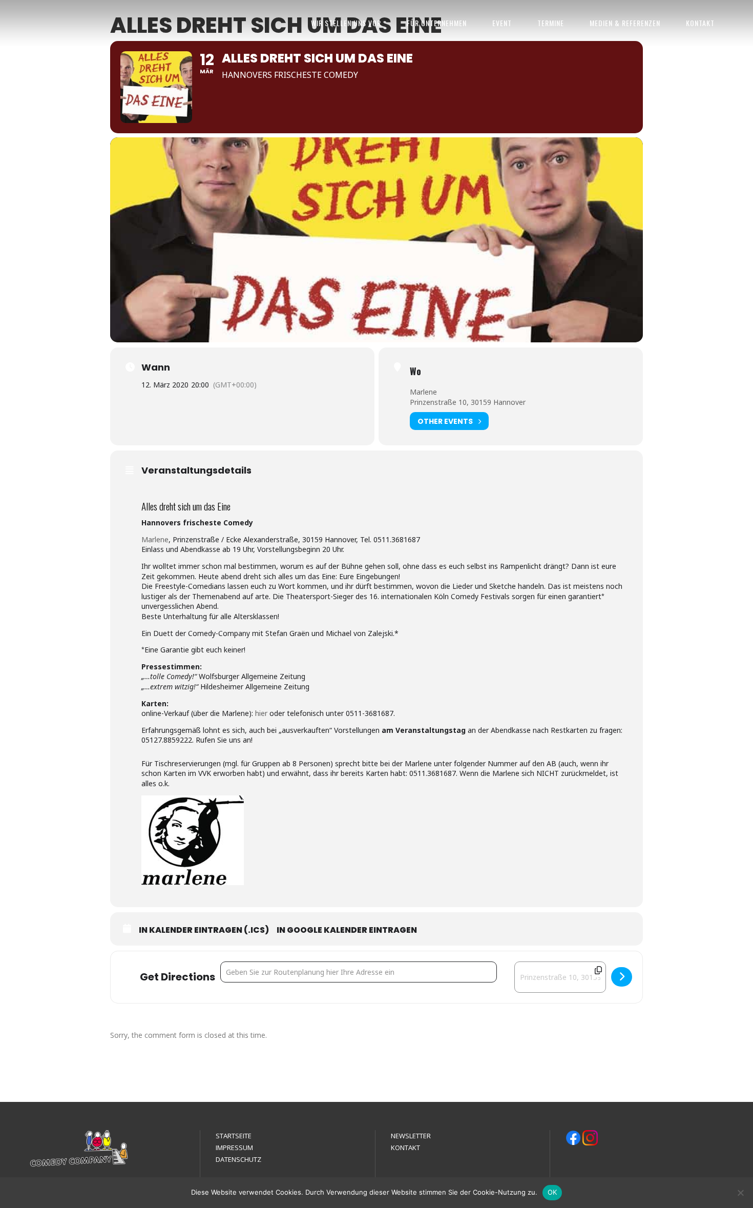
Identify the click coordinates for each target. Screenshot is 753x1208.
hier (261, 713)
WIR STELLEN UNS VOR (346, 22)
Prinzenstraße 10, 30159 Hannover (468, 402)
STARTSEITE (234, 1135)
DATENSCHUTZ (238, 1159)
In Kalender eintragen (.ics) (204, 930)
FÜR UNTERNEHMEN (437, 22)
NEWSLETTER (411, 1135)
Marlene (423, 392)
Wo (415, 371)
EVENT (502, 22)
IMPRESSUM (234, 1147)
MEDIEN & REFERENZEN (625, 22)
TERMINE (550, 22)
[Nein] (740, 1192)
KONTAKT (700, 22)
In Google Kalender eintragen (347, 930)
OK (552, 1192)
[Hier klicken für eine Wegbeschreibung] (621, 977)
